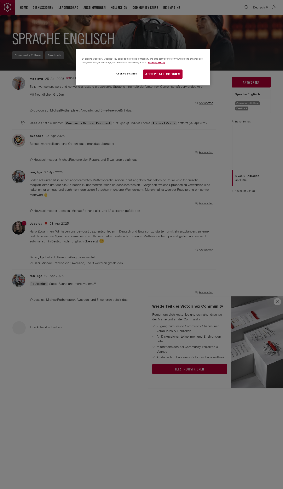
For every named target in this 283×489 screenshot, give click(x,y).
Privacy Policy (156, 62)
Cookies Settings (126, 74)
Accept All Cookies (162, 74)
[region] (143, 67)
